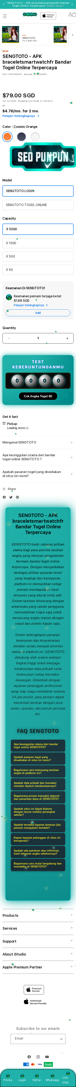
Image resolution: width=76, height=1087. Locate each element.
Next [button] (72, 4)
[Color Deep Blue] (21, 136)
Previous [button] (4, 4)
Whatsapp (52, 1080)
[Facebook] (5, 498)
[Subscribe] (60, 1039)
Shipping (23, 101)
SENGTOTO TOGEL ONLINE (26, 205)
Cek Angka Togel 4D (38, 396)
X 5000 (11, 229)
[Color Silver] (35, 136)
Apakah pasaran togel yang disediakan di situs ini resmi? (32, 759)
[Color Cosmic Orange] (7, 137)
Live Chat (65, 1080)
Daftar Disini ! (55, 5)
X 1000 (11, 243)
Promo (7, 1080)
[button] (5, 16)
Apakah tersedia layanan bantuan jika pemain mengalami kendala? (37, 826)
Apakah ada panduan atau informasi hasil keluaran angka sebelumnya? (36, 852)
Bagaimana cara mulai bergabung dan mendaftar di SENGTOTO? (38, 865)
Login (22, 1080)
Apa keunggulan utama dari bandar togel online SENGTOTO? (36, 746)
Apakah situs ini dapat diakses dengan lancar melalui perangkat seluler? (34, 811)
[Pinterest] (18, 498)
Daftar (37, 1080)
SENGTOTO (21, 544)
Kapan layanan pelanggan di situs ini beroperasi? (37, 839)
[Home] (29, 14)
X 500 (10, 256)
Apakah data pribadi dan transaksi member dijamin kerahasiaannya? (35, 784)
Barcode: (28, 74)
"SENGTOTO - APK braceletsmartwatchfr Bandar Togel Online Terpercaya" (38, 4)
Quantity (9, 328)
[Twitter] (12, 498)
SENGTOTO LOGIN (20, 191)
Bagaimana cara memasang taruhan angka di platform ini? (36, 771)
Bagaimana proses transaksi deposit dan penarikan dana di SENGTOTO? (36, 797)
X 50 (9, 270)
